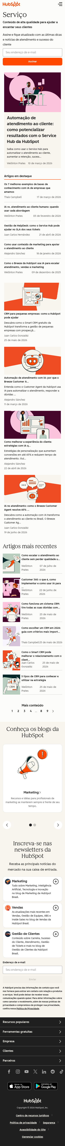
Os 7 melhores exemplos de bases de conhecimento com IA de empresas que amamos (27, 188)
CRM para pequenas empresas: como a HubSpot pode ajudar (32, 315)
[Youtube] (26, 1072)
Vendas (17, 907)
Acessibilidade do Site (33, 1129)
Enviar (32, 979)
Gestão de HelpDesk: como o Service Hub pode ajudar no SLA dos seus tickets (32, 227)
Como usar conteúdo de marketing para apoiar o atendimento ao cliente (31, 246)
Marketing (19, 881)
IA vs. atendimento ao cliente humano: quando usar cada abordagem (31, 208)
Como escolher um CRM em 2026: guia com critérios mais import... (41, 630)
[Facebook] (9, 1072)
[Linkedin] (44, 1072)
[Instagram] (17, 1072)
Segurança (49, 1122)
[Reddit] (52, 1072)
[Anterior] (7, 825)
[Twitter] (35, 1072)
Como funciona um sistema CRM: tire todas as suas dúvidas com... (40, 605)
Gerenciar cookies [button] (32, 1136)
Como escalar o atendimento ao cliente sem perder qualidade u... (40, 557)
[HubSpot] (32, 1100)
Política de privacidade (23, 1122)
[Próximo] (58, 825)
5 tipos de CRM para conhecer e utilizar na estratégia (40, 678)
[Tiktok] (61, 1072)
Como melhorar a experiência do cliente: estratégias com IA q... (28, 443)
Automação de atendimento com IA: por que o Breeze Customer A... (31, 379)
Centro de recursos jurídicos (32, 1115)
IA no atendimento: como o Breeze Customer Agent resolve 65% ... (30, 507)
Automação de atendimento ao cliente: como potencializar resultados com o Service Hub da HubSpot (31, 129)
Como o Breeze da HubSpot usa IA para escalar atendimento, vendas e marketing (31, 265)
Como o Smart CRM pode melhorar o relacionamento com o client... (41, 656)
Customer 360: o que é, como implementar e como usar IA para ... (41, 583)
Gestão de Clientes (26, 934)
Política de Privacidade (27, 1008)
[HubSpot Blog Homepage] (11, 4)
